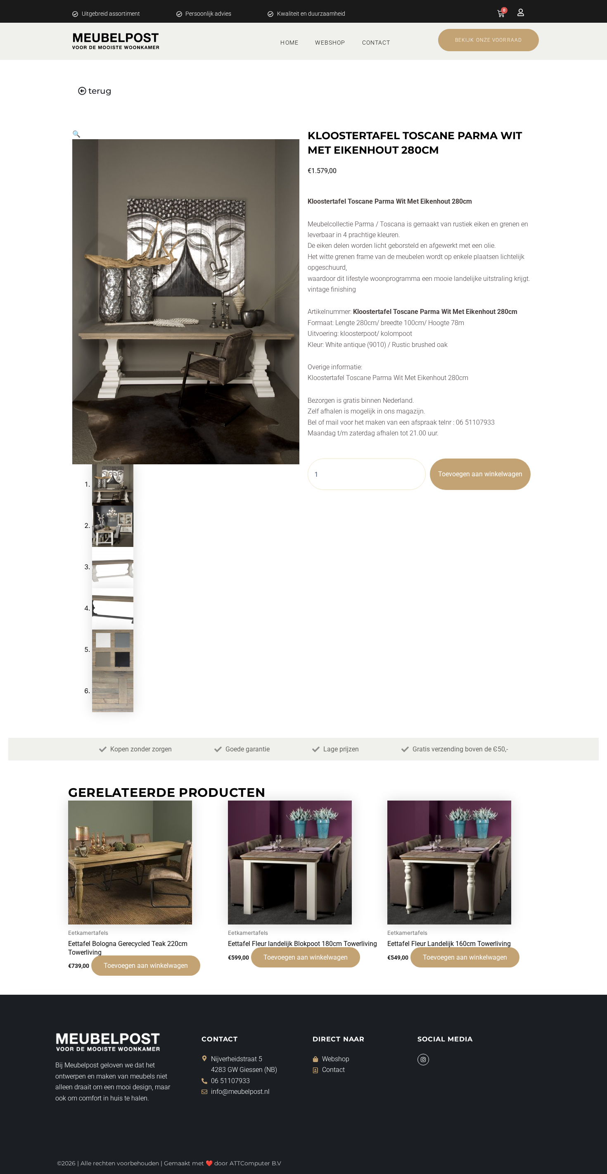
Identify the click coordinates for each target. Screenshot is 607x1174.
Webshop (330, 42)
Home (289, 42)
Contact (376, 42)
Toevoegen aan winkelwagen (480, 474)
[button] (76, 134)
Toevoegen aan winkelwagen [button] (146, 966)
